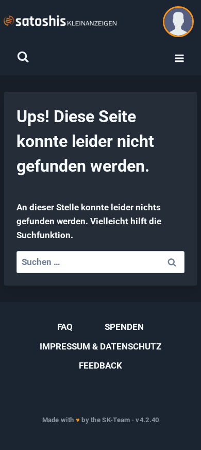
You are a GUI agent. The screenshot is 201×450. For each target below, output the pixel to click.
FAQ (65, 327)
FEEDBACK (100, 365)
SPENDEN (124, 327)
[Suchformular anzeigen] (23, 57)
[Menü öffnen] (179, 58)
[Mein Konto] (178, 21)
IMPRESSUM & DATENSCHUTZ (100, 346)
